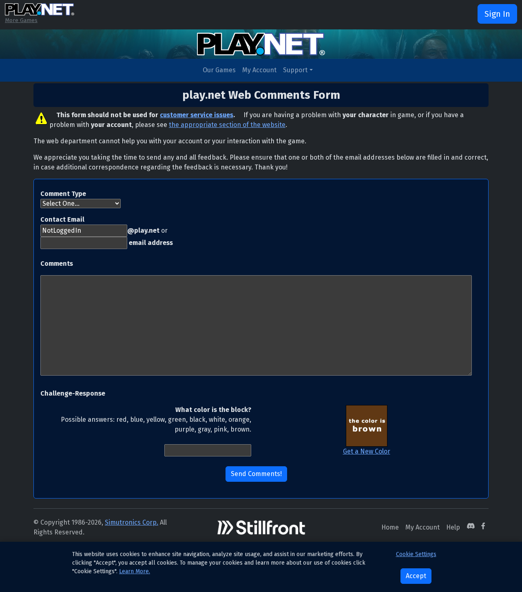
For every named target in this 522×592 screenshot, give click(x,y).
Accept (416, 576)
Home (390, 527)
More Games (21, 20)
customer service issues (196, 115)
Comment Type (63, 194)
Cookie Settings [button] (416, 554)
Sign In (497, 14)
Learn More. (134, 571)
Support (295, 70)
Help (453, 527)
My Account (259, 70)
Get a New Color (366, 451)
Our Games (219, 70)
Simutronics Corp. (131, 522)
